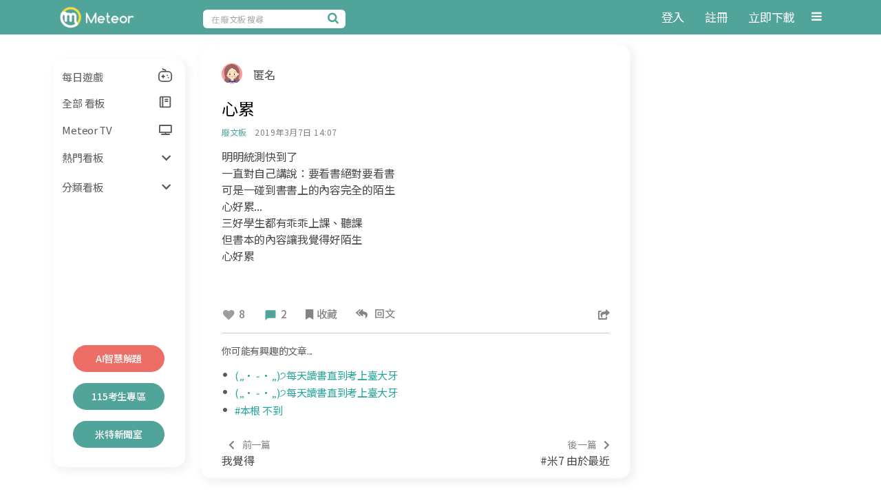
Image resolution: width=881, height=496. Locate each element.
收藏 (327, 314)
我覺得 (246, 452)
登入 (672, 16)
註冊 (716, 16)
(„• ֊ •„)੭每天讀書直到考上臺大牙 (316, 375)
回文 (383, 313)
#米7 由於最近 (574, 452)
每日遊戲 (82, 77)
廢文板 (234, 132)
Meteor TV (87, 130)
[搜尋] (335, 18)
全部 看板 (83, 103)
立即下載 (771, 16)
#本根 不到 (258, 410)
